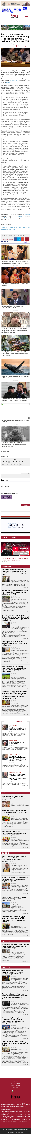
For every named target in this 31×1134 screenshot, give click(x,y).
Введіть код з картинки (9, 493)
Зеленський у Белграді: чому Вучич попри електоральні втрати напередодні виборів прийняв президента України (15, 1020)
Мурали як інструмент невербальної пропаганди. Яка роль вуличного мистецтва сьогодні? (15, 946)
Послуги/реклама (15, 1085)
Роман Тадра (13, 725)
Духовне (5, 853)
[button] (3, 459)
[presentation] (3, 459)
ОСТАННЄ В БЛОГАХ (15, 721)
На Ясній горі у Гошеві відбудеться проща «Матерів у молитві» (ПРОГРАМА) (14, 898)
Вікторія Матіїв (14, 44)
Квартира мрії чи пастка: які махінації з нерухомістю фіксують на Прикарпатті (14, 643)
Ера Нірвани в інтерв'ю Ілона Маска (17, 742)
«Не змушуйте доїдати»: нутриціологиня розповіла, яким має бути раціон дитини (14, 833)
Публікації (6, 566)
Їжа (3, 793)
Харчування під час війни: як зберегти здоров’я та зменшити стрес (13, 798)
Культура (6, 941)
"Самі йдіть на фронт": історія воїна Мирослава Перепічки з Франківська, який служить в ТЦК (14, 330)
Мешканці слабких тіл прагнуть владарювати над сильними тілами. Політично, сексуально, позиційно (18, 776)
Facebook (19, 216)
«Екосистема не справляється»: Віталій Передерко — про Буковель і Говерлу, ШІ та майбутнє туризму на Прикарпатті (15, 617)
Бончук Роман (13, 740)
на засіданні (13, 81)
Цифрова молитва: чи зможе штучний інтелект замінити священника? (18, 728)
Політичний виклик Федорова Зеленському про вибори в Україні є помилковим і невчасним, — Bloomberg (15, 996)
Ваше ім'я (4, 480)
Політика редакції (15, 1083)
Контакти (15, 1081)
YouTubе (6, 218)
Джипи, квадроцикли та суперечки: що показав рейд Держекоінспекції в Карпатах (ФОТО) (15, 592)
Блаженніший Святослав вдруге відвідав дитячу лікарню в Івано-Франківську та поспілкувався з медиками (14, 919)
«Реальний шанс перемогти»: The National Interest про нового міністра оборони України (14, 972)
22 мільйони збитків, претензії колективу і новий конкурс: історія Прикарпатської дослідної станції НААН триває (14, 668)
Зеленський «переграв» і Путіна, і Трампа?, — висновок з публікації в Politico (15, 1043)
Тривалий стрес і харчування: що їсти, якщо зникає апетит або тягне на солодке (15, 812)
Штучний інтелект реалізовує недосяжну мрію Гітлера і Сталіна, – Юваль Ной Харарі (18, 758)
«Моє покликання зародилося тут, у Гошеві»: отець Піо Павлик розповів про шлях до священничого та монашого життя (15, 858)
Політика (6, 967)
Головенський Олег (14, 754)
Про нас (16, 1079)
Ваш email (5, 487)
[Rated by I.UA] (15, 1091)
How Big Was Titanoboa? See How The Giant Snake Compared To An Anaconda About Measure (14, 353)
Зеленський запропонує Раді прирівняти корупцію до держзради (15, 228)
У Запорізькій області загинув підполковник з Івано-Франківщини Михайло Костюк (13, 444)
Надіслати (25, 505)
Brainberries (15, 265)
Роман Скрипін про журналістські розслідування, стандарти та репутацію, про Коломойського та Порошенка (15, 558)
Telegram (27, 214)
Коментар (4, 456)
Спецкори (15, 1087)
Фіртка (8, 82)
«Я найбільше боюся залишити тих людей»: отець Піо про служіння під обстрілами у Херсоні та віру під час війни (15, 571)
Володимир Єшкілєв (15, 772)
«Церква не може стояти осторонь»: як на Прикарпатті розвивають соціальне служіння (15, 879)
